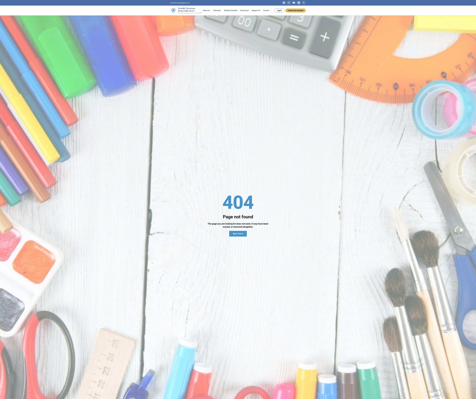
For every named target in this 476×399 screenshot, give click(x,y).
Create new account (295, 10)
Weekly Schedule (230, 10)
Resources (244, 10)
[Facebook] (284, 3)
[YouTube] (294, 3)
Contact (266, 10)
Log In (279, 10)
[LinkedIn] (299, 3)
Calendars (217, 10)
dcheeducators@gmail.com (180, 3)
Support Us (256, 10)
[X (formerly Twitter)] (304, 3)
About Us (206, 10)
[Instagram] (289, 3)
